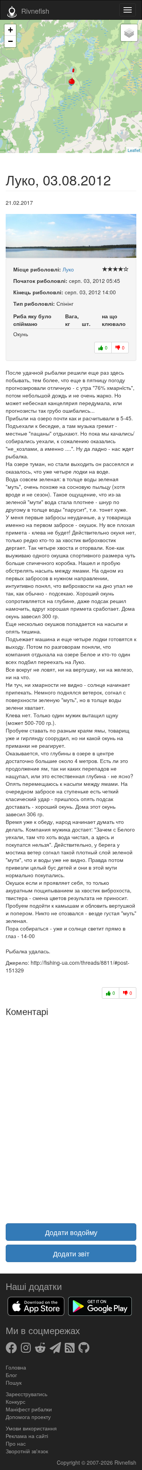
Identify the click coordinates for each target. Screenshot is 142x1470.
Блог (11, 1375)
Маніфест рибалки (29, 1409)
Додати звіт (71, 1253)
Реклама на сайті (27, 1436)
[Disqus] (71, 1115)
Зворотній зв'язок (27, 1451)
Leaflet (134, 150)
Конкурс (15, 1401)
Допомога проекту (28, 1417)
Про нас (16, 1443)
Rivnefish (125, 1462)
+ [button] (10, 30)
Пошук (14, 1382)
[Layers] (129, 32)
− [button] (10, 41)
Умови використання (31, 1428)
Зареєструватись (26, 1394)
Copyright (69, 1462)
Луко (68, 269)
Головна (16, 1367)
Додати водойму (71, 1232)
